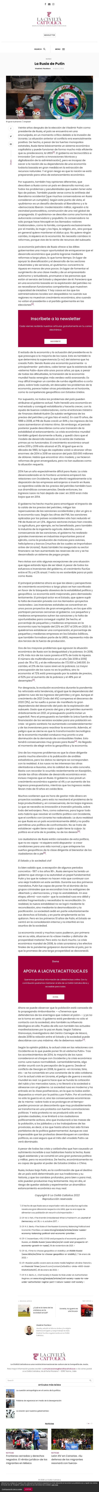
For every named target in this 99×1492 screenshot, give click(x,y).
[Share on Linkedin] (10, 144)
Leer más (54, 1485)
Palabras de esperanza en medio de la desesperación (38, 1400)
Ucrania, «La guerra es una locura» (69, 1309)
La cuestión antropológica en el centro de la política (38, 1390)
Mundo (48, 59)
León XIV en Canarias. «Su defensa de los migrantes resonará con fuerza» (67, 1459)
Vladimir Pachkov (43, 69)
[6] (44, 853)
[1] (54, 152)
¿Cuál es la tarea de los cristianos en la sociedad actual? (43, 1310)
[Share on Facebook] (10, 129)
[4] (75, 741)
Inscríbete (55, 341)
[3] (33, 680)
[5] (78, 831)
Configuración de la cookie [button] (12, 1489)
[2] (32, 304)
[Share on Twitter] (10, 137)
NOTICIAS (10, 1453)
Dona (55, 997)
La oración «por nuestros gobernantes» (32, 1411)
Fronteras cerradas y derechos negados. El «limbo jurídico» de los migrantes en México (26, 1459)
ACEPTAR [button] (28, 1489)
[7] (83, 1039)
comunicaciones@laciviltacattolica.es (59, 1369)
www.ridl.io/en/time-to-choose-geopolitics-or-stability (48, 1254)
